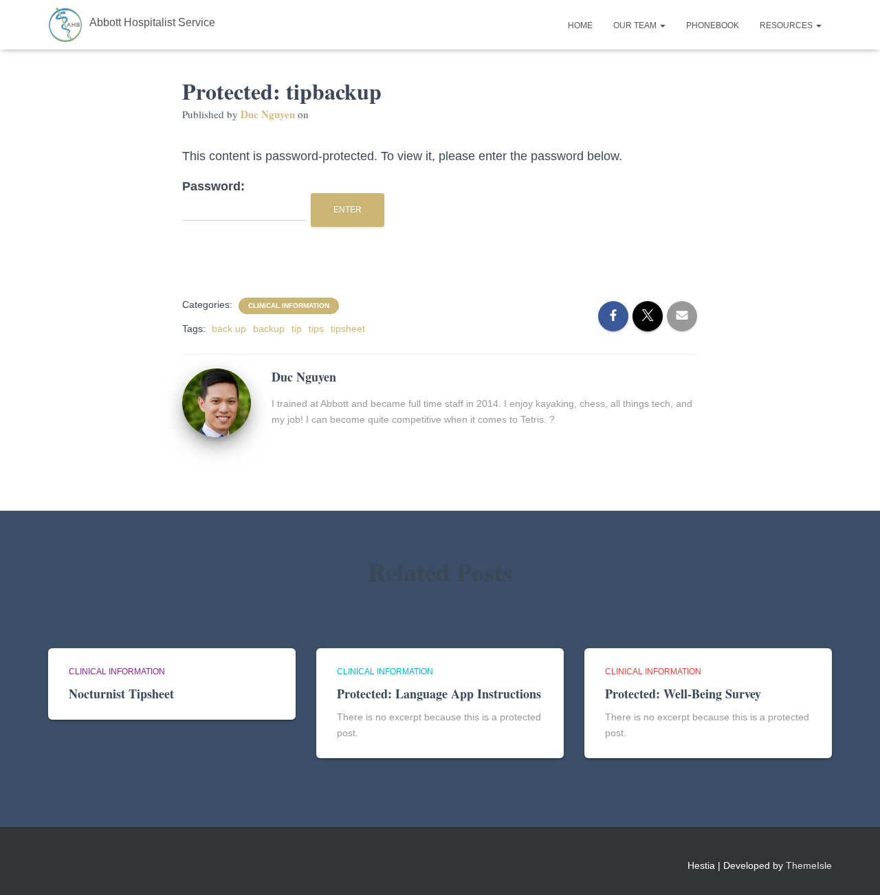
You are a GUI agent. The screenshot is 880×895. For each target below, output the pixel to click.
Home (580, 25)
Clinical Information (288, 305)
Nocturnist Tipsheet (121, 694)
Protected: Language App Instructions (439, 694)
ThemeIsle (809, 865)
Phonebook (712, 25)
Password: (213, 186)
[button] (662, 25)
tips (316, 328)
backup (269, 328)
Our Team (636, 25)
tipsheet (348, 328)
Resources (787, 25)
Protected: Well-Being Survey (683, 694)
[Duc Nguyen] (216, 401)
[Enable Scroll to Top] (852, 867)
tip (297, 328)
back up (229, 328)
